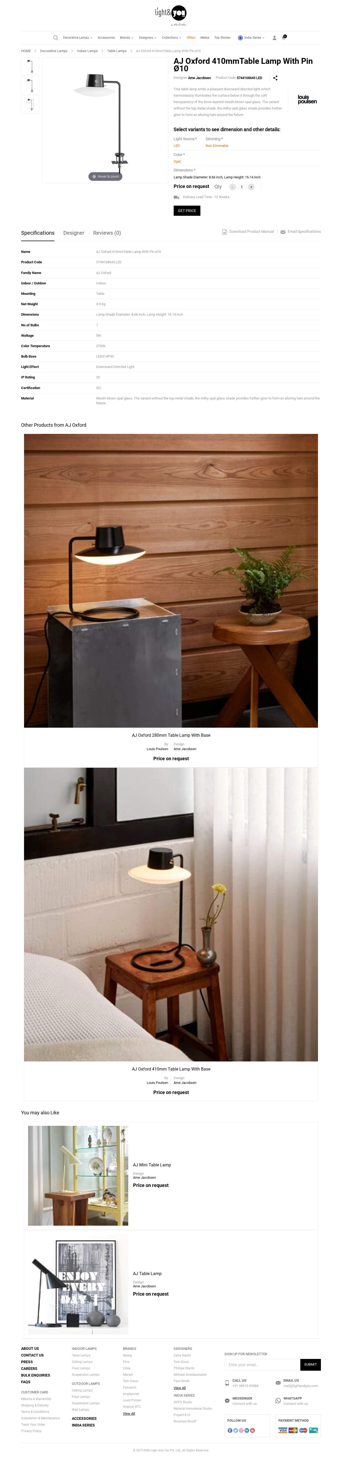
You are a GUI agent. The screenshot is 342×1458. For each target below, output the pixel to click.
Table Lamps (117, 51)
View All (129, 1414)
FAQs (25, 1382)
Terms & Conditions (35, 1412)
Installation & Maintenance (40, 1418)
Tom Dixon (130, 1381)
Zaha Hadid (182, 1355)
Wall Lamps (80, 1410)
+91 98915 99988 (245, 1386)
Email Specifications (304, 231)
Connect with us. (245, 1404)
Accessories (106, 38)
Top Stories (222, 38)
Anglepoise (131, 1394)
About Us (30, 1348)
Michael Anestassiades (190, 1375)
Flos (126, 1362)
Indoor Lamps (87, 51)
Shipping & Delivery (35, 1405)
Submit (310, 1364)
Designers (146, 38)
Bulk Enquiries (35, 1375)
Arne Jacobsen (199, 78)
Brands (125, 38)
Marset (128, 1375)
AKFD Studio (183, 1402)
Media (204, 38)
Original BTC (132, 1407)
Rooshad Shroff (185, 1421)
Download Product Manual (251, 231)
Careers (29, 1368)
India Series (253, 38)
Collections (170, 38)
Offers (191, 38)
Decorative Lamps (76, 38)
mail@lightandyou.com (300, 1386)
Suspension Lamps (85, 1375)
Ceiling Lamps (82, 1362)
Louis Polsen (132, 1400)
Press (27, 1362)
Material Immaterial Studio (193, 1408)
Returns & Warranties (36, 1399)
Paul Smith (182, 1381)
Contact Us (32, 1355)
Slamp (127, 1355)
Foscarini (129, 1387)
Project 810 (182, 1415)
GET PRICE (187, 211)
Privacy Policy (31, 1431)
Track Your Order (33, 1424)
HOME (26, 51)
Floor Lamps (81, 1368)
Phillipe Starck (184, 1368)
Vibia (126, 1368)
